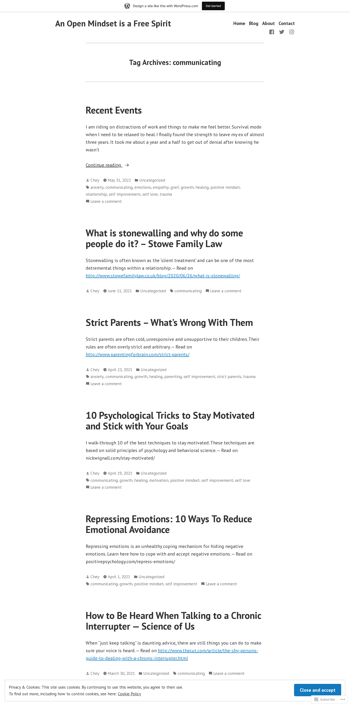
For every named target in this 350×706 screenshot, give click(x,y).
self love (150, 194)
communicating (119, 187)
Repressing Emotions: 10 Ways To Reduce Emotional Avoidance (169, 524)
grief (174, 187)
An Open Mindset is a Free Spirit (113, 23)
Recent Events (114, 110)
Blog (253, 23)
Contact (287, 23)
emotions (143, 187)
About (268, 23)
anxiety (97, 187)
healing (202, 187)
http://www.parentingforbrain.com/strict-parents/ (137, 354)
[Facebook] (273, 31)
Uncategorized (152, 180)
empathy (161, 187)
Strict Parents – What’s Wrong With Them (169, 322)
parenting (173, 376)
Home (239, 23)
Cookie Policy (129, 693)
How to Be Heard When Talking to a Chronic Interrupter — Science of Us (173, 620)
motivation (158, 480)
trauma (166, 194)
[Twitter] (282, 31)
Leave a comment (106, 201)
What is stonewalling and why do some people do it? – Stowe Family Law (164, 238)
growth (187, 187)
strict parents (229, 376)
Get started (213, 6)
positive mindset (225, 187)
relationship (96, 194)
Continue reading (104, 165)
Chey (94, 180)
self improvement (124, 194)
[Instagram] (291, 31)
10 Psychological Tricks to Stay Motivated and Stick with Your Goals (170, 420)
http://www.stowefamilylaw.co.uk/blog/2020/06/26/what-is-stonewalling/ (163, 276)
